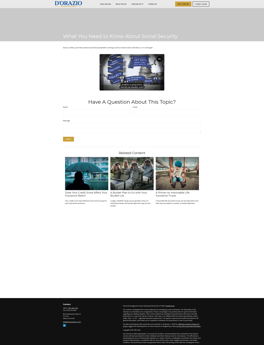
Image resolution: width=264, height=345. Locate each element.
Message (66, 121)
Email (135, 107)
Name (65, 107)
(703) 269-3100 (73, 308)
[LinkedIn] (64, 325)
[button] (106, 4)
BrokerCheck (170, 306)
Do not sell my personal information (188, 326)
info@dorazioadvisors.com (72, 322)
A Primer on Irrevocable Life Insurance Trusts (172, 194)
